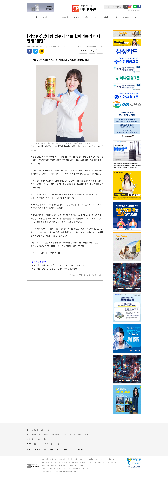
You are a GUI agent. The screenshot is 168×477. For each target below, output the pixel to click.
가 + (92, 51)
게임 (86, 435)
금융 (42, 430)
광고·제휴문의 (60, 459)
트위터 (35, 51)
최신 (33, 439)
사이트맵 (80, 449)
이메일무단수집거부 (86, 459)
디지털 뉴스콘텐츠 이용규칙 (105, 459)
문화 (136, 17)
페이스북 (29, 51)
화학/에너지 (56, 435)
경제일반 (35, 430)
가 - (100, 51)
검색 (125, 7)
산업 (54, 17)
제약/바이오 (67, 435)
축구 (40, 444)
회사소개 (45, 459)
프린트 (83, 51)
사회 (106, 17)
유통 (92, 435)
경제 (45, 17)
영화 (39, 439)
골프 (51, 444)
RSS (72, 449)
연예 (115, 17)
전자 (80, 435)
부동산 (65, 17)
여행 (57, 444)
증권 (47, 430)
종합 (35, 444)
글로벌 (76, 17)
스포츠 (126, 17)
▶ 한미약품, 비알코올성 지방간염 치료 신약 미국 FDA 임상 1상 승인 (57, 265)
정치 (96, 17)
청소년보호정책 (72, 459)
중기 (75, 435)
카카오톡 (41, 51)
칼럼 (87, 17)
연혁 (51, 459)
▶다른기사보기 (55, 252)
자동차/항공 (36, 435)
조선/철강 (46, 435)
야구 (46, 444)
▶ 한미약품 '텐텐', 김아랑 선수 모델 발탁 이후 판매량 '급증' (54, 268)
